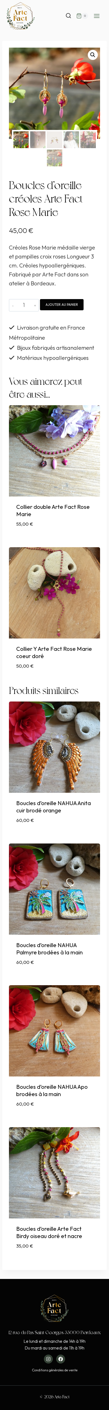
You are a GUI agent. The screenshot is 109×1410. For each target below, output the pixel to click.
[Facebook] (60, 1359)
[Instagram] (48, 1359)
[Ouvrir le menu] (96, 16)
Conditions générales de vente (54, 1370)
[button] (93, 55)
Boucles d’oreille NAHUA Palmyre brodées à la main (49, 948)
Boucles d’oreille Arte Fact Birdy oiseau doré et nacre (49, 1232)
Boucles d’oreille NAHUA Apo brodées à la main (52, 1090)
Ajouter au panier (62, 304)
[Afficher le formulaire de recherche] (68, 16)
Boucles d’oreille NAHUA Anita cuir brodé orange (53, 807)
